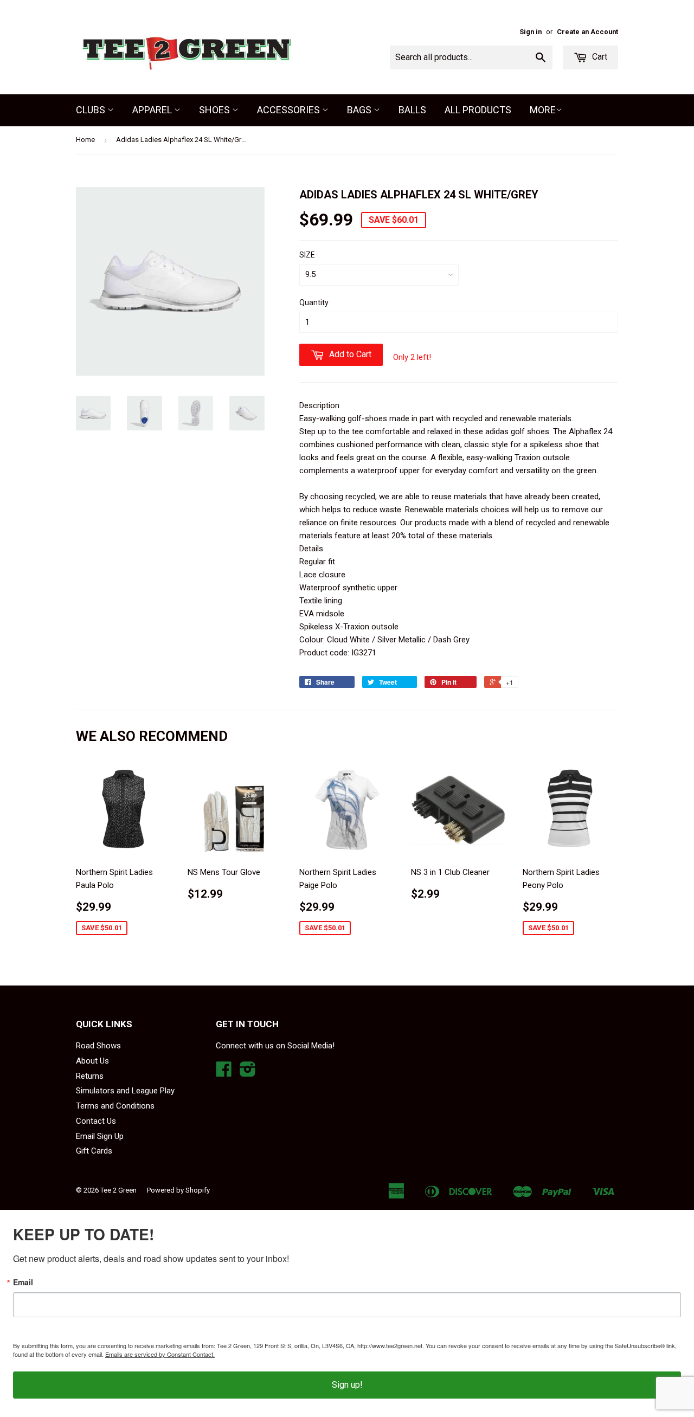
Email (23, 1282)
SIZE (307, 254)
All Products (478, 109)
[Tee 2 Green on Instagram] (248, 1073)
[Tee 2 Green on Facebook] (224, 1073)
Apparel (153, 109)
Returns (90, 1076)
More (543, 109)
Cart (598, 56)
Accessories (289, 109)
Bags (360, 109)
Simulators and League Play (125, 1091)
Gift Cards (94, 1151)
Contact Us (96, 1121)
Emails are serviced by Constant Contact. (160, 1354)
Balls (412, 109)
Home (85, 140)
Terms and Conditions (115, 1106)
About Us (92, 1061)
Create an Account (587, 32)
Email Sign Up (100, 1136)
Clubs (91, 109)
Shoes (215, 109)
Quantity (314, 302)
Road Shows (98, 1046)
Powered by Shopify (178, 1190)
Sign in (530, 32)
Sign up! (347, 1385)
